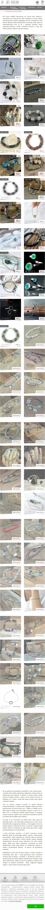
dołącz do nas (25, 880)
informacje (35, 880)
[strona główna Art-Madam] (12, 3)
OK (36, 906)
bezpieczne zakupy (5, 880)
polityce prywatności (15, 901)
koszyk (37, 4)
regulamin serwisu (15, 880)
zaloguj (42, 4)
